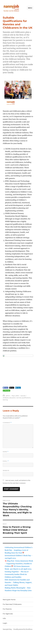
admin (8, 395)
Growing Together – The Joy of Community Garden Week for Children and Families (16, 574)
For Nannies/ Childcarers (12, 604)
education (12, 397)
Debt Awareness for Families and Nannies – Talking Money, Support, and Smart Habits (18, 582)
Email (6, 461)
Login (5, 623)
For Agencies (8, 614)
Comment (7, 422)
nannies (23, 395)
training (5, 399)
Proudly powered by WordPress (22, 629)
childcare (6, 397)
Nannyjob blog (7, 629)
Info (4, 618)
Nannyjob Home (9, 599)
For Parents (7, 609)
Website (6, 470)
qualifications (26, 397)
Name (5, 452)
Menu (30, 8)
